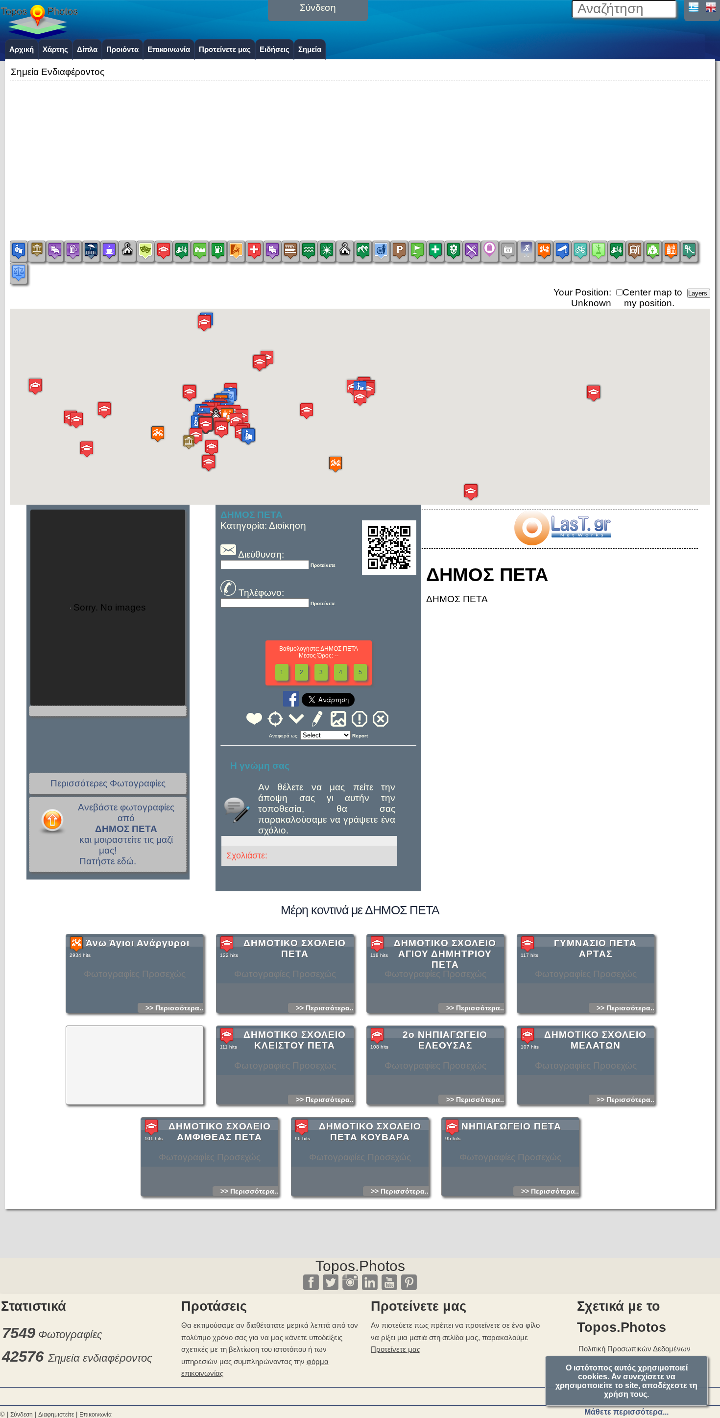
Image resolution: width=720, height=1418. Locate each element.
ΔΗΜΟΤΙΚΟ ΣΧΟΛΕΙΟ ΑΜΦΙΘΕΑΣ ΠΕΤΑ (219, 1131)
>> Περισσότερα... (175, 1008)
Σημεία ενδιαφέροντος (100, 1358)
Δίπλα (87, 49)
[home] (39, 35)
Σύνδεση (21, 1414)
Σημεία (309, 49)
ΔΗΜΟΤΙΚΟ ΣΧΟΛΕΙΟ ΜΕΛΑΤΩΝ (595, 1040)
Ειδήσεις (274, 49)
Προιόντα (122, 49)
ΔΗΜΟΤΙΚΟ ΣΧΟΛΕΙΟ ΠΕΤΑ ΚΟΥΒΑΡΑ (370, 1131)
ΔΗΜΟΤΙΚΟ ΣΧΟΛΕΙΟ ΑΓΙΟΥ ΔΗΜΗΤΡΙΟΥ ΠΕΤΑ (445, 954)
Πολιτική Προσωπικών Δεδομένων (634, 1349)
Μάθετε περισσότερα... (626, 1412)
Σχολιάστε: (246, 855)
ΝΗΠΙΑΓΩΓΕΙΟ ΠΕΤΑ (511, 1126)
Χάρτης (55, 49)
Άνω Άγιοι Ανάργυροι (138, 943)
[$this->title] (562, 542)
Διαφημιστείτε (56, 1414)
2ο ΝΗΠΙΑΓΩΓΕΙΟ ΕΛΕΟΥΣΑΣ (445, 1040)
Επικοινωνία (168, 49)
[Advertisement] (360, 151)
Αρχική (21, 49)
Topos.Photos (360, 1266)
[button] (158, 434)
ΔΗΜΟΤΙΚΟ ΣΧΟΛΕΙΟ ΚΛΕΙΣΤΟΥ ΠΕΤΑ (294, 1040)
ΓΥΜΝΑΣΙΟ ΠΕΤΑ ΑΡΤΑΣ (595, 948)
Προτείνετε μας (225, 49)
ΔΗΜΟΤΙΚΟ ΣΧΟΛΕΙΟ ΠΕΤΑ (294, 948)
